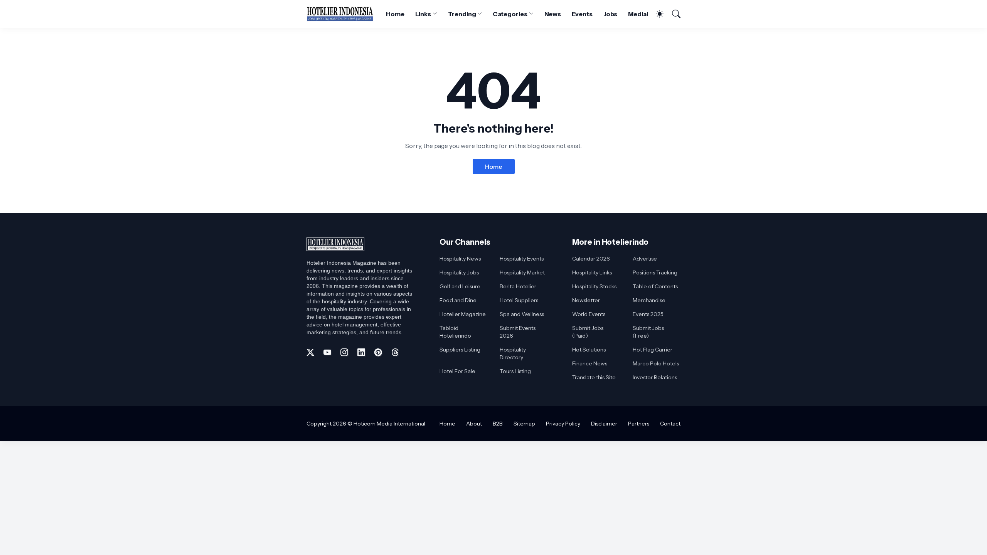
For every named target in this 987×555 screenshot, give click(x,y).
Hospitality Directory (513, 353)
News (552, 14)
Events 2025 (648, 314)
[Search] (672, 14)
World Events (588, 314)
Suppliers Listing (460, 349)
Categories (510, 14)
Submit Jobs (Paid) (587, 332)
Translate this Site (594, 377)
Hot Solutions (589, 349)
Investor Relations (655, 377)
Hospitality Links (592, 272)
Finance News (589, 363)
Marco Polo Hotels (656, 363)
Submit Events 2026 (518, 332)
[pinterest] (378, 352)
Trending (462, 14)
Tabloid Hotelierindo (455, 332)
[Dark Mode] (656, 14)
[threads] (395, 352)
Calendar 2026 (591, 258)
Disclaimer (604, 423)
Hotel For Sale (457, 371)
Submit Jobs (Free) (648, 332)
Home (395, 14)
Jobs (610, 14)
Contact (670, 423)
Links (423, 14)
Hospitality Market (522, 272)
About (474, 423)
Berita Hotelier (518, 286)
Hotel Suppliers (519, 300)
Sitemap (524, 423)
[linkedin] (361, 352)
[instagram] (344, 352)
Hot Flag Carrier (652, 349)
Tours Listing (515, 371)
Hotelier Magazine (463, 314)
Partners (638, 423)
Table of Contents (655, 286)
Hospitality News (460, 258)
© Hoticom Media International (386, 423)
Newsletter (586, 300)
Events (582, 14)
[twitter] (310, 352)
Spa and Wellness (522, 314)
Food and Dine (458, 300)
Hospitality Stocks (594, 286)
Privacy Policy (563, 423)
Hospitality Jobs (459, 272)
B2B (498, 423)
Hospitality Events (522, 258)
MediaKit (641, 14)
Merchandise (649, 300)
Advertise (645, 258)
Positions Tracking (655, 272)
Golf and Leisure (460, 286)
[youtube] (327, 352)
